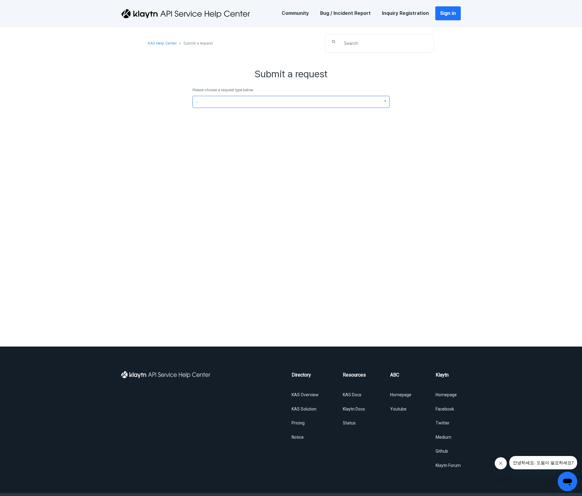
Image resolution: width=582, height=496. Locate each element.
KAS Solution (304, 409)
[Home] (185, 13)
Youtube (398, 409)
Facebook (445, 409)
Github (442, 451)
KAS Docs (352, 394)
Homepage (400, 394)
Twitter (443, 423)
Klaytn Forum (448, 465)
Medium (443, 437)
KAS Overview (305, 394)
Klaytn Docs (354, 409)
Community (295, 13)
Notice (298, 437)
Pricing (298, 423)
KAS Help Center (162, 43)
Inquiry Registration (405, 13)
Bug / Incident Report (345, 13)
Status (349, 423)
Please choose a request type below (222, 90)
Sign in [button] (448, 13)
